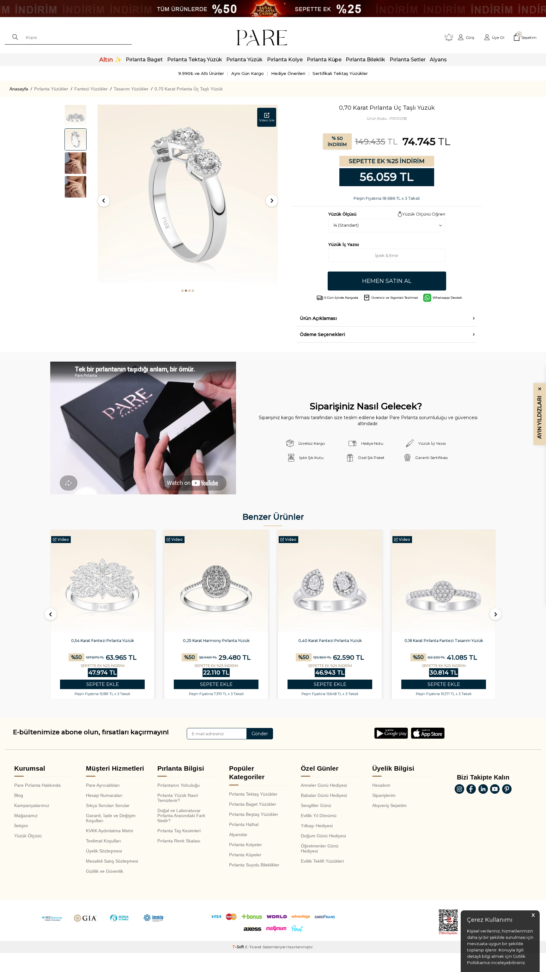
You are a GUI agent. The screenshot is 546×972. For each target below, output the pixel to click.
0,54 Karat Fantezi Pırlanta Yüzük (102, 640)
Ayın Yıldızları (540, 413)
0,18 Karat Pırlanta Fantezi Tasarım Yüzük (443, 640)
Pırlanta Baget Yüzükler (252, 804)
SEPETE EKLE (102, 684)
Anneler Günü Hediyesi (324, 785)
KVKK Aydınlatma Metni (109, 830)
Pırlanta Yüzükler (51, 88)
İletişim (21, 825)
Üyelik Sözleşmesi (104, 850)
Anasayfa (18, 88)
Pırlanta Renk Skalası (178, 840)
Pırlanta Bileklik (365, 60)
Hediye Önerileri (288, 73)
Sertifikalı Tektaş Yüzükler (340, 73)
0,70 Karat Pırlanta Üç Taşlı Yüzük (189, 88)
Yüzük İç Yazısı (343, 244)
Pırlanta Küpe (324, 60)
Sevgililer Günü (316, 805)
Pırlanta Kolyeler (245, 844)
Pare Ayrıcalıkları (103, 785)
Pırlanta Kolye (285, 60)
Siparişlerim (384, 795)
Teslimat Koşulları (103, 840)
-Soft (238, 946)
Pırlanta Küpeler (245, 854)
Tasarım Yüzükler (131, 88)
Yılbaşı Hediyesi (317, 825)
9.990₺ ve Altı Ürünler (201, 73)
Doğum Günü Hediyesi (323, 835)
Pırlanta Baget (144, 60)
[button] (182, 291)
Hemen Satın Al (386, 281)
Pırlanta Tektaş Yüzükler (253, 794)
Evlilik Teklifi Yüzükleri (322, 861)
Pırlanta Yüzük (244, 60)
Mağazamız (26, 815)
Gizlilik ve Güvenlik (104, 871)
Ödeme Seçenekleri (322, 334)
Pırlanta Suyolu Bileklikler (254, 864)
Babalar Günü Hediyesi (324, 795)
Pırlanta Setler (408, 60)
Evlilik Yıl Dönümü (319, 815)
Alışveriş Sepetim (389, 805)
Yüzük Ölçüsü (28, 835)
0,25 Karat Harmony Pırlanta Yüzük (216, 640)
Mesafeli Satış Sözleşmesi (112, 861)
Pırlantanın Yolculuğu (178, 785)
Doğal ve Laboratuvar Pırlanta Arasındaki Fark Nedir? (181, 815)
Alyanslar (238, 834)
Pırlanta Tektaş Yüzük (194, 60)
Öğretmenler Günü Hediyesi (319, 848)
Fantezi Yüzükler (91, 88)
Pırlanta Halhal (243, 824)
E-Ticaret (253, 946)
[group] (188, 195)
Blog (18, 795)
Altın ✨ (110, 59)
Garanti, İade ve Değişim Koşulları (111, 818)
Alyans (438, 60)
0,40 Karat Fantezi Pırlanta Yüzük (330, 640)
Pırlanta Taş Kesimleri (179, 830)
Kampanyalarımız (31, 805)
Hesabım (381, 785)
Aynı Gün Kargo (247, 73)
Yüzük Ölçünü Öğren (423, 214)
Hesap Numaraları (104, 795)
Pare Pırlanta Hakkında (37, 785)
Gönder (260, 734)
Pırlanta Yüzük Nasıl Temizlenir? (177, 798)
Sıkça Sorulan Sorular (108, 805)
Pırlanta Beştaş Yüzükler (253, 814)
